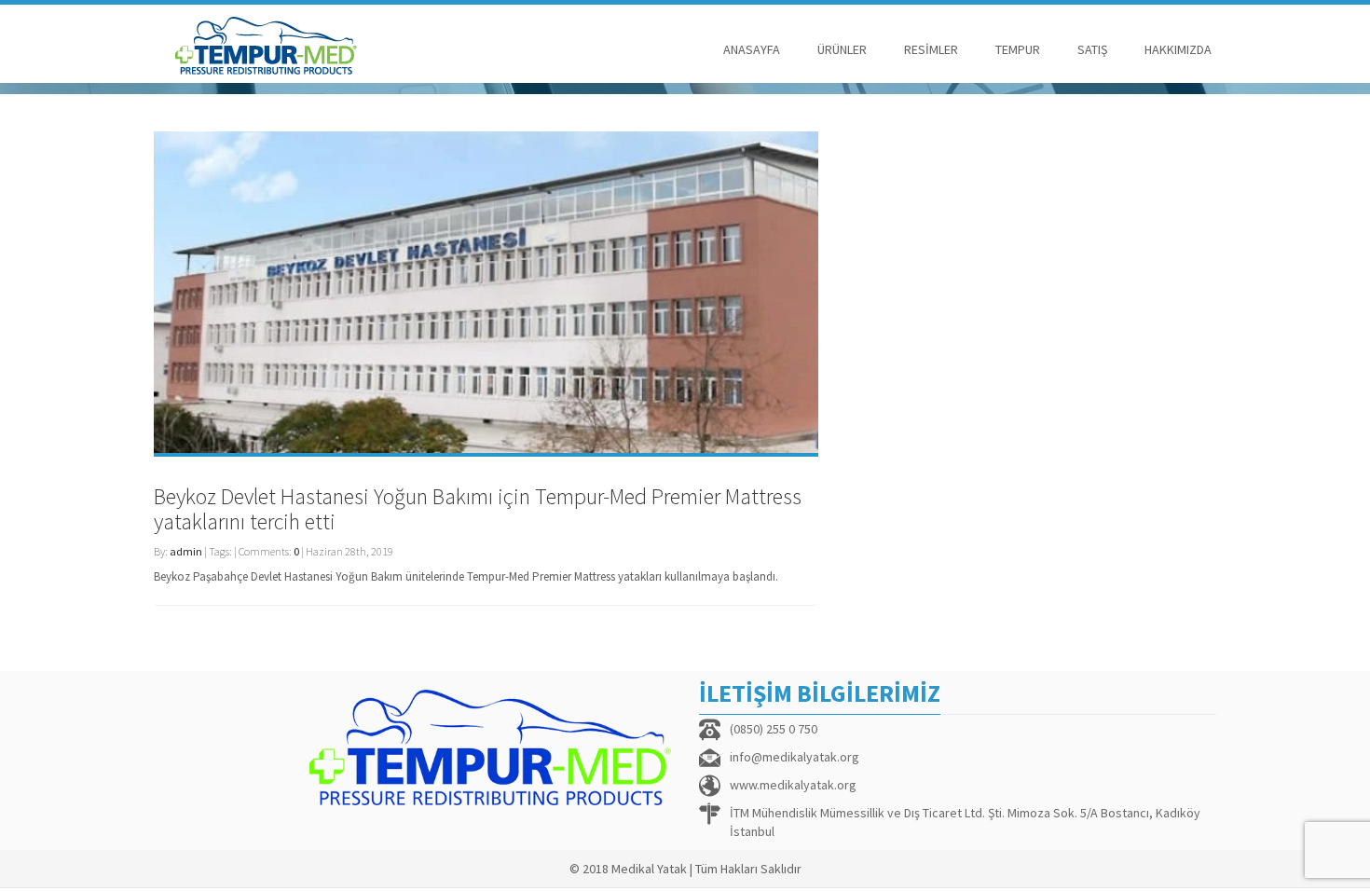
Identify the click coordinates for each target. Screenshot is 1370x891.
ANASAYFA (751, 49)
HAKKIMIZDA (1178, 49)
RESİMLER (931, 49)
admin (186, 551)
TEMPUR (1017, 49)
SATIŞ (1092, 49)
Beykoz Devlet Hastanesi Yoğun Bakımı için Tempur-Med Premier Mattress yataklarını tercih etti (477, 508)
